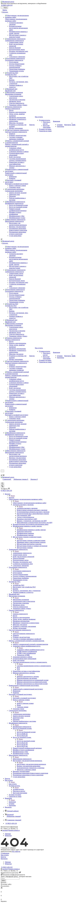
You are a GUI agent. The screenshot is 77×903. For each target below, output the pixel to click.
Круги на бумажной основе (26, 732)
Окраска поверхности (20, 614)
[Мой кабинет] (2, 473)
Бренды (3, 857)
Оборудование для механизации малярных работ (29, 503)
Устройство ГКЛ (18, 585)
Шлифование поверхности (22, 726)
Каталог (11, 497)
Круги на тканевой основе (26, 741)
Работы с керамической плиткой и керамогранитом (30, 644)
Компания (12, 802)
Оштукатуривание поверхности (24, 633)
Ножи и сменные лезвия (25, 703)
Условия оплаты (18, 789)
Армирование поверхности (22, 553)
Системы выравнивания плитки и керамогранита (34, 666)
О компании (5, 853)
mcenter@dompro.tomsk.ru (11, 830)
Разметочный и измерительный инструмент (28, 689)
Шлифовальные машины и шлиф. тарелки (31, 530)
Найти (3, 880)
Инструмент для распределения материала (31, 764)
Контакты (4, 858)
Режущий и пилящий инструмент (24, 698)
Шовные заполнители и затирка (28, 676)
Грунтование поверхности (22, 571)
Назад (13, 496)
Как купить (13, 784)
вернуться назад (6, 851)
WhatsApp (8, 835)
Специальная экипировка (21, 714)
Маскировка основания (21, 599)
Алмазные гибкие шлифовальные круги (30, 649)
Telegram (8, 834)
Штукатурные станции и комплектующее (31, 540)
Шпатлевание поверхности (22, 759)
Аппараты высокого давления (27, 508)
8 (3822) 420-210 (6, 5)
